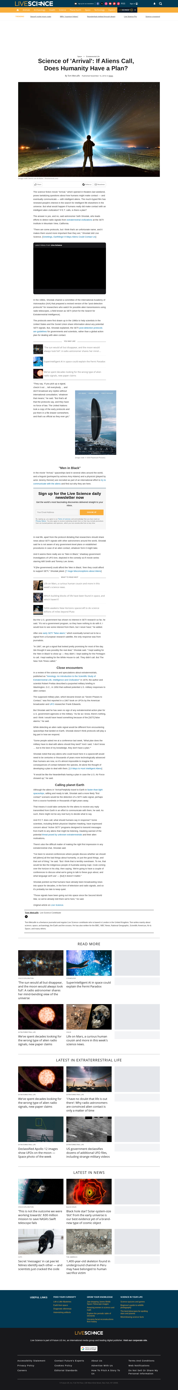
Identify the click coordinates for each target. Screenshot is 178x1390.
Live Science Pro (130, 16)
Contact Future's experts (69, 1361)
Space (87, 10)
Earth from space (60, 1305)
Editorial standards (65, 1370)
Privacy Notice (41, 521)
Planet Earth (75, 10)
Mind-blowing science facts (132, 1317)
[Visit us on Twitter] (102, 3)
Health (52, 10)
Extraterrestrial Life (93, 56)
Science (62, 10)
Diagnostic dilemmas (62, 1309)
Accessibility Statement (31, 1361)
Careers (22, 1370)
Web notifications (139, 1365)
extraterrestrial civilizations (79, 220)
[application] (69, 268)
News (111, 76)
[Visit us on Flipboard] (114, 3)
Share (39, 184)
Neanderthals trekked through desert (101, 16)
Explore (111, 10)
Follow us (88, 184)
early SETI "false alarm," (54, 633)
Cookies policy (63, 1365)
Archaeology (39, 10)
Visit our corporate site (135, 1340)
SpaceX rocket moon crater (40, 16)
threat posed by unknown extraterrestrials (62, 834)
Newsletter (101, 184)
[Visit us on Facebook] (97, 3)
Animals (26, 10)
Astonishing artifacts (62, 1312)
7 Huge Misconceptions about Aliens (83, 571)
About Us (96, 1361)
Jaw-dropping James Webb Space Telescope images (98, 1303)
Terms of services (64, 519)
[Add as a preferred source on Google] (89, 1348)
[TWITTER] (27, 916)
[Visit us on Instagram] (106, 3)
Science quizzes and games (132, 1302)
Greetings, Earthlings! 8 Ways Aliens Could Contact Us (69, 237)
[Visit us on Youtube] (110, 3)
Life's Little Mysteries (62, 1302)
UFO (52, 704)
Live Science (57, 905)
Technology (99, 10)
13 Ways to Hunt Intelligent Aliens (85, 768)
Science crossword (153, 16)
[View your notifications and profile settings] (154, 3)
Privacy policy (25, 1365)
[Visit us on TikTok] (118, 3)
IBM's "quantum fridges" (69, 16)
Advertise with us (102, 1365)
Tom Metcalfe (74, 75)
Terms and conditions (141, 1361)
